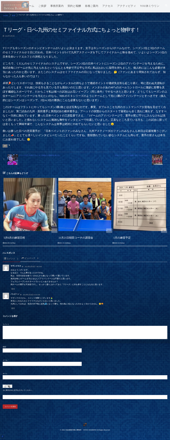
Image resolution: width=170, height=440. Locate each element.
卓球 (5, 146)
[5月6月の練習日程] (30, 204)
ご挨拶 (42, 6)
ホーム (30, 6)
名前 (5, 347)
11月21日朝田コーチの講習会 (76, 237)
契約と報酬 (74, 6)
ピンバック (31, 258)
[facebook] (2, 436)
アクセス (107, 6)
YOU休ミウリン (149, 6)
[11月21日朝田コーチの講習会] (85, 204)
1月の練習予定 (122, 237)
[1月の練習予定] (139, 204)
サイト (5, 374)
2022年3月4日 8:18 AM (31, 295)
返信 (13, 289)
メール (6, 360)
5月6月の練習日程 (14, 237)
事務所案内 (57, 6)
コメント (12, 259)
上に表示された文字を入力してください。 (18, 390)
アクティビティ (126, 6)
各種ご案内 (91, 6)
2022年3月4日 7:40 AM (33, 267)
